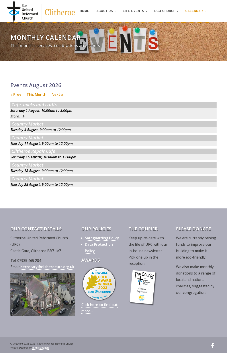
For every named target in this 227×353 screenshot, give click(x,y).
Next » (57, 94)
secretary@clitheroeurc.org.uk (47, 266)
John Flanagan (40, 347)
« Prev (15, 94)
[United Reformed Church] (41, 11)
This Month (36, 94)
